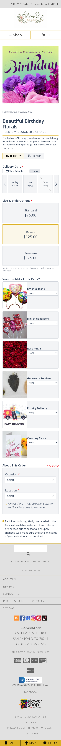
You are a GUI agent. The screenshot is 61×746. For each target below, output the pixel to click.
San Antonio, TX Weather (30, 716)
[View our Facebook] (22, 619)
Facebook (30, 692)
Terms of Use (30, 733)
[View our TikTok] (44, 619)
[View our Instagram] (33, 619)
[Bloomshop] (30, 26)
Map (32, 743)
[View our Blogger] (16, 619)
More (7, 148)
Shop (17, 34)
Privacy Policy (16, 727)
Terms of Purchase (40, 727)
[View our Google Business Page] (27, 619)
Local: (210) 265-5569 (30, 644)
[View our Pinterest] (38, 619)
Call (11, 743)
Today (34, 170)
